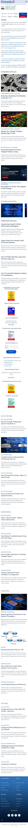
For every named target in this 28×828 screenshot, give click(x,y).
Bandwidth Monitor (8, 362)
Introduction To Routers (8, 764)
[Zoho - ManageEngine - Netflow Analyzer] (14, 15)
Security (3, 794)
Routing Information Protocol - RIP (12, 650)
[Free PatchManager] (11, 388)
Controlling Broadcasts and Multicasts (13, 684)
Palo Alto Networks (6, 416)
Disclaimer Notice (14, 825)
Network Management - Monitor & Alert (12, 360)
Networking (5, 778)
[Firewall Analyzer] (11, 403)
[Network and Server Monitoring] (11, 335)
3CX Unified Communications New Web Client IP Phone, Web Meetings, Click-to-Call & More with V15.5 (13, 38)
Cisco (17, 778)
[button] (26, 1)
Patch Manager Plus (8, 364)
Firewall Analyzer (7, 365)
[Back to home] (8, 1)
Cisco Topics (4, 703)
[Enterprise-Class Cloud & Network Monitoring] (11, 296)
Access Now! (11, 324)
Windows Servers (6, 512)
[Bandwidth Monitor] (11, 310)
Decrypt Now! (11, 377)
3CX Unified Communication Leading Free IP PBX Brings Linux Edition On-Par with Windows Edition (13, 60)
